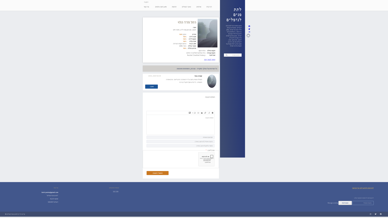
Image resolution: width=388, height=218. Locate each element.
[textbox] (181, 125)
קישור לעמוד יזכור (209, 59)
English (146, 2)
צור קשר (146, 7)
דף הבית (209, 7)
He (150, 2)
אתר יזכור (115, 191)
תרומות (174, 7)
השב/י (152, 86)
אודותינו (198, 7)
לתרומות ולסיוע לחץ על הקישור (363, 188)
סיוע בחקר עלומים (161, 7)
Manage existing (333, 203)
